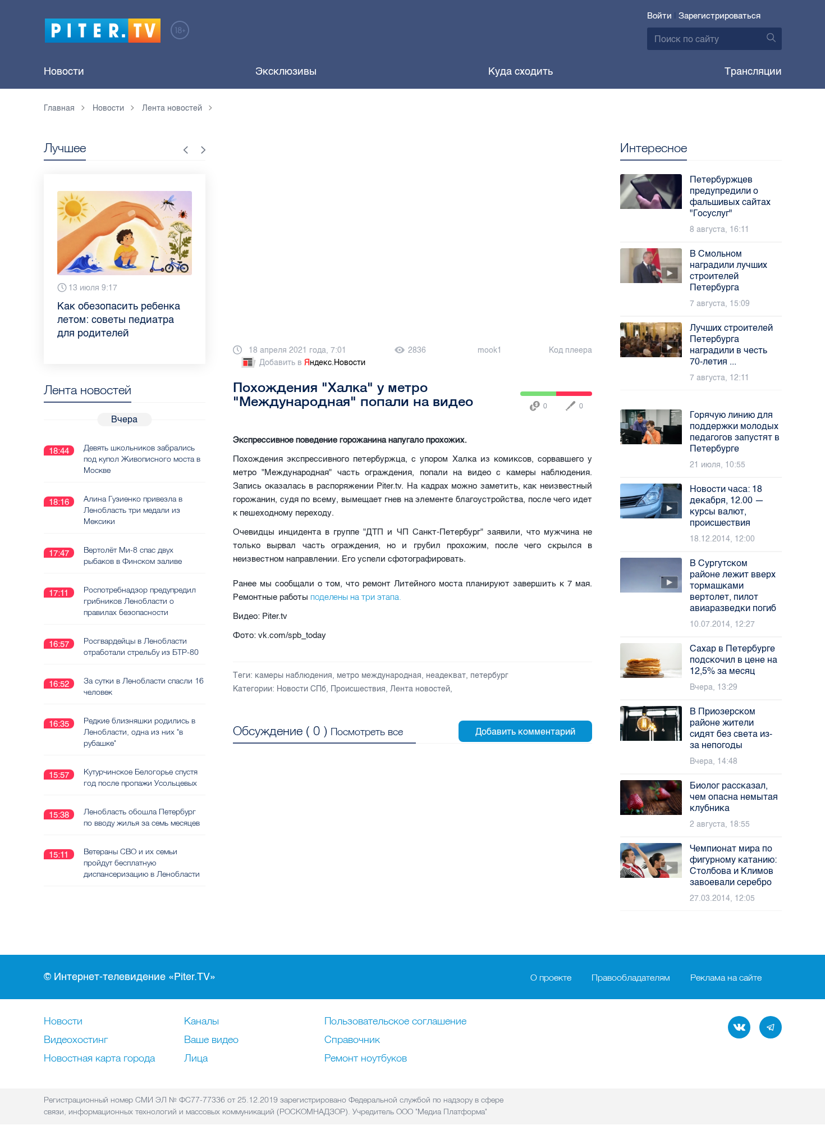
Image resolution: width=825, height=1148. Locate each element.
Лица (196, 1058)
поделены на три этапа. (357, 596)
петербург (489, 675)
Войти (659, 16)
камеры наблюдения (293, 675)
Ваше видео (211, 1040)
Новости (64, 71)
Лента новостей (420, 689)
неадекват (446, 675)
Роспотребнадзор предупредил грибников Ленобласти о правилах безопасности (140, 601)
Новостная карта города (99, 1058)
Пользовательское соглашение (395, 1021)
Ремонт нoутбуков (365, 1058)
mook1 (490, 350)
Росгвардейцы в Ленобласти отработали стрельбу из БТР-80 (141, 646)
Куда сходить (520, 71)
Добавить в (312, 362)
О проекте (550, 977)
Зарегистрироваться (719, 16)
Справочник (352, 1040)
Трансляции (753, 71)
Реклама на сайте (726, 977)
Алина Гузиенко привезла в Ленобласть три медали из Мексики (133, 510)
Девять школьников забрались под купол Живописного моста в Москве (142, 459)
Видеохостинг (76, 1040)
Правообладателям (631, 977)
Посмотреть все (367, 731)
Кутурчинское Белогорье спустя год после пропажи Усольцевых (141, 777)
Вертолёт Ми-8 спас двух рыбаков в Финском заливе (133, 555)
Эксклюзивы (286, 71)
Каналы (201, 1021)
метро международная (379, 675)
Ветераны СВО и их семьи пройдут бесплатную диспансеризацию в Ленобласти (142, 862)
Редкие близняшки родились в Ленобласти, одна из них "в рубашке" (139, 732)
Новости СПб (301, 689)
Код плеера (570, 350)
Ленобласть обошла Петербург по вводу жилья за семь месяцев (142, 817)
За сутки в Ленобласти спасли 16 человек (144, 686)
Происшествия (358, 689)
